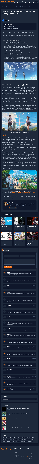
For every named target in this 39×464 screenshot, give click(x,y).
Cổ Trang (17, 441)
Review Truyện (5, 437)
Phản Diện (13, 441)
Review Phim (18, 437)
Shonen (13, 437)
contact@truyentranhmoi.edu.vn (33, 456)
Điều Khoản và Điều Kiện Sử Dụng (19, 457)
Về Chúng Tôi (17, 455)
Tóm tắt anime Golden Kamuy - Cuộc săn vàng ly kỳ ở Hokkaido (32, 228)
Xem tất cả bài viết (12, 207)
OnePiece (9, 439)
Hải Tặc (4, 441)
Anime (22, 1)
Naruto (32, 439)
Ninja (28, 439)
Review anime (30, 441)
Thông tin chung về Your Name (9, 26)
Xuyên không (24, 439)
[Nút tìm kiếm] (37, 1)
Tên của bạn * (6, 253)
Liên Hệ (16, 452)
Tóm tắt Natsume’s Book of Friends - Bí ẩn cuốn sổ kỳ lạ (19, 243)
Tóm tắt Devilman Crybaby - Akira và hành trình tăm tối (32, 243)
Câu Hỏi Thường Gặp (18, 453)
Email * (21, 253)
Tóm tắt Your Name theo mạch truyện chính (11, 28)
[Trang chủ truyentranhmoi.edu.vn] (7, 2)
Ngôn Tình (23, 437)
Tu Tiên (19, 439)
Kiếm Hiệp (28, 437)
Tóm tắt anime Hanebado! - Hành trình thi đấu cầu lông (6, 228)
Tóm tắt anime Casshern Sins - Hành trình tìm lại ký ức (19, 228)
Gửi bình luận (8, 266)
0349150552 (30, 458)
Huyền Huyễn (15, 439)
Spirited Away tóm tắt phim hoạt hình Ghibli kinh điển (23, 192)
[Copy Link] (9, 20)
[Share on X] (6, 20)
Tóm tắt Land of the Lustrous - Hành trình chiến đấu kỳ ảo (6, 243)
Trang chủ (3, 6)
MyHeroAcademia (23, 441)
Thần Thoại (4, 439)
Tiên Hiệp (33, 437)
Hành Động (8, 441)
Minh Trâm (11, 202)
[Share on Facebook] (3, 20)
